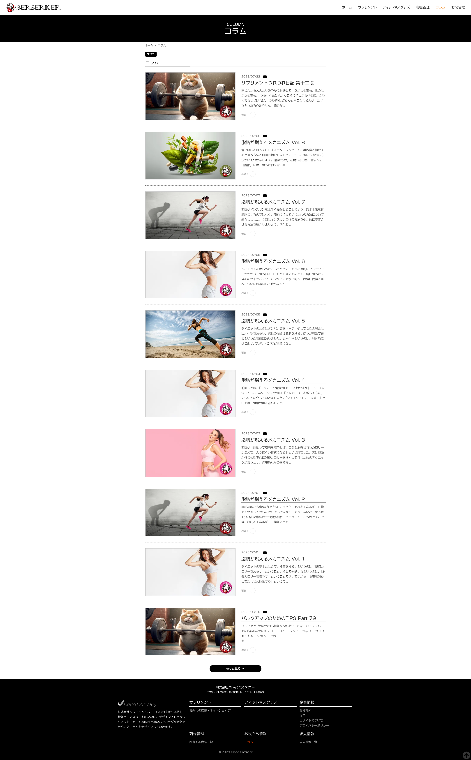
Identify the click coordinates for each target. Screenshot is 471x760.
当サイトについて (311, 720)
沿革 (302, 715)
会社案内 (305, 710)
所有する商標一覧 (201, 742)
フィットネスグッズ (260, 703)
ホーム (149, 45)
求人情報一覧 (308, 742)
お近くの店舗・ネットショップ (210, 710)
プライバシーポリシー (314, 725)
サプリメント (200, 703)
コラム (441, 7)
